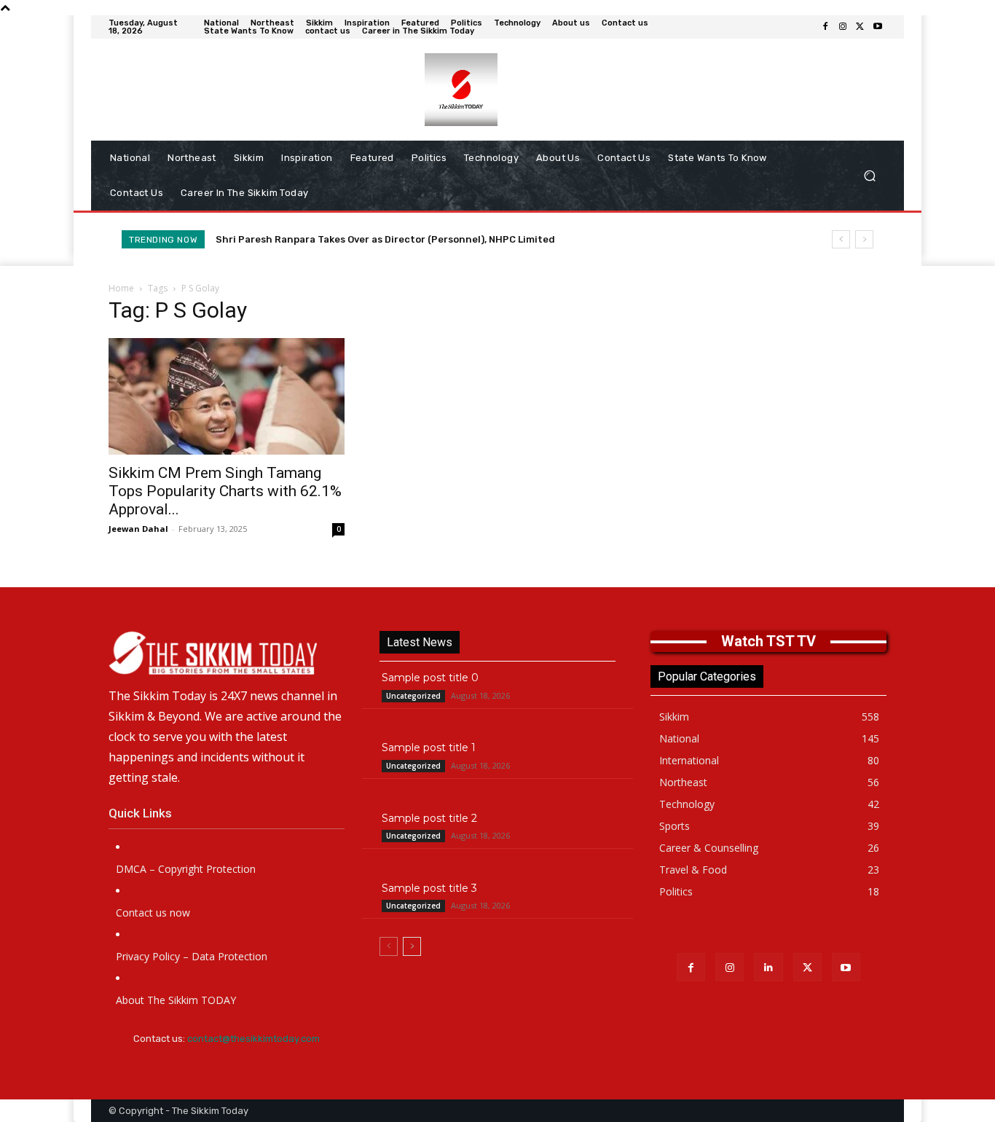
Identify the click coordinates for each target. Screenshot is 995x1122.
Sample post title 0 (430, 677)
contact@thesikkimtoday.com (253, 1038)
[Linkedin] (768, 967)
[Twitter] (860, 27)
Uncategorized (413, 696)
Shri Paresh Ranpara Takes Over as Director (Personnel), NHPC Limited (385, 239)
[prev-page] (388, 946)
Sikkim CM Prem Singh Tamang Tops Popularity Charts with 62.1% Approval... (225, 491)
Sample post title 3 (429, 888)
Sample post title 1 (429, 747)
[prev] (841, 239)
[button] (869, 176)
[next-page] (412, 946)
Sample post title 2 (429, 818)
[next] (864, 239)
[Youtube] (877, 27)
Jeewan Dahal (138, 528)
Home (121, 288)
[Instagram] (843, 27)
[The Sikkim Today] (227, 653)
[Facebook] (825, 27)
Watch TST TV (768, 641)
